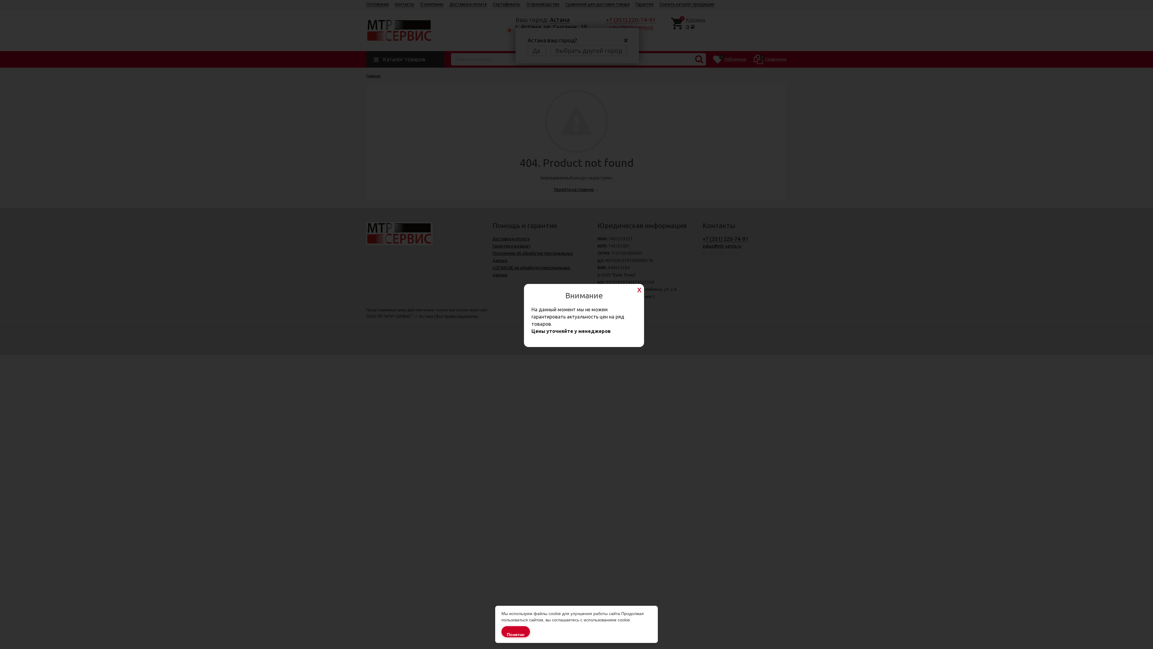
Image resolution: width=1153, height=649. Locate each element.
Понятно (516, 634)
